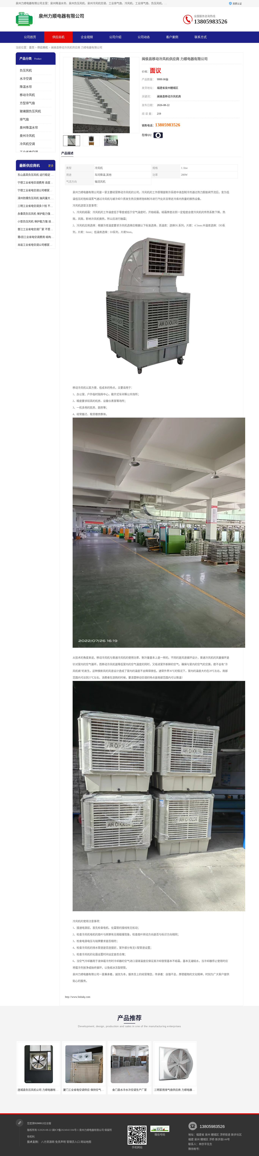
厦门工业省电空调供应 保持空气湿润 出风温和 (44, 1089)
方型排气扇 (27, 103)
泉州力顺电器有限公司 (91, 1129)
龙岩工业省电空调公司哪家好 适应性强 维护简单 (36, 244)
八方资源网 (47, 1141)
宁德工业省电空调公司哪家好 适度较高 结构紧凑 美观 (36, 190)
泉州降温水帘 (29, 127)
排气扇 (24, 119)
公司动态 (144, 37)
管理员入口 (73, 1141)
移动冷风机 (27, 95)
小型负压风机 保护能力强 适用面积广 (36, 221)
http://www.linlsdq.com (77, 996)
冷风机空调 (27, 144)
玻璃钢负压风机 (30, 111)
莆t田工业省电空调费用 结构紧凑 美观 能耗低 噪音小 (36, 237)
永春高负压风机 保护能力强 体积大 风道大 (36, 213)
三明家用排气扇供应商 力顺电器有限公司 (132, 1089)
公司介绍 (115, 37)
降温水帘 (26, 86)
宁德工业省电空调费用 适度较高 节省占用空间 (36, 182)
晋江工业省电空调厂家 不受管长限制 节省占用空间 (36, 229)
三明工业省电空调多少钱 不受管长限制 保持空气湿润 (36, 206)
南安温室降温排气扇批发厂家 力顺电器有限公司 (227, 1089)
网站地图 (86, 1141)
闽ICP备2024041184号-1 (65, 1129)
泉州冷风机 (27, 135)
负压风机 (26, 70)
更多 (50, 165)
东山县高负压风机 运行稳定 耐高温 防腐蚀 (36, 174)
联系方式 (201, 37)
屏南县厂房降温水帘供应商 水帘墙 (174, 1089)
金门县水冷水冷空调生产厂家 (83, 1089)
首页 (31, 47)
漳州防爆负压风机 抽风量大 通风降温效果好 (36, 198)
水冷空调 (26, 78)
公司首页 (30, 37)
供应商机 (58, 37)
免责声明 (60, 1141)
